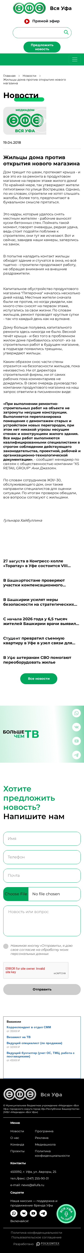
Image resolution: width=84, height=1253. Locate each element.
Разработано (24, 1244)
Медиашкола (45, 1144)
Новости (29, 76)
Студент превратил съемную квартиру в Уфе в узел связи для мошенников (37, 643)
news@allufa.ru (32, 1185)
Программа (44, 1131)
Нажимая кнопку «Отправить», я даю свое (42, 950)
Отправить (42, 989)
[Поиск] (65, 32)
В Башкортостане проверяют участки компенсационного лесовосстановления (34, 585)
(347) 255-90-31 (37, 1178)
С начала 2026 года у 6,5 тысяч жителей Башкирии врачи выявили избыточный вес (41, 624)
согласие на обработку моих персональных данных (39, 952)
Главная (9, 76)
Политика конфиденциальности (52, 1153)
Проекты (17, 1151)
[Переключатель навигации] (75, 59)
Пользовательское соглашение (36, 1237)
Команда (17, 1144)
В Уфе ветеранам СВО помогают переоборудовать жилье (37, 660)
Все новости (39, 678)
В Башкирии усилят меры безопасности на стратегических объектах (38, 604)
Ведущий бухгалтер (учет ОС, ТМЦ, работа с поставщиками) (41, 1054)
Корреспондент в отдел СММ (29, 1027)
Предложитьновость (42, 47)
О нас (14, 1138)
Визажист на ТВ (19, 1037)
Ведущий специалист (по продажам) (34, 1043)
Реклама (41, 1138)
